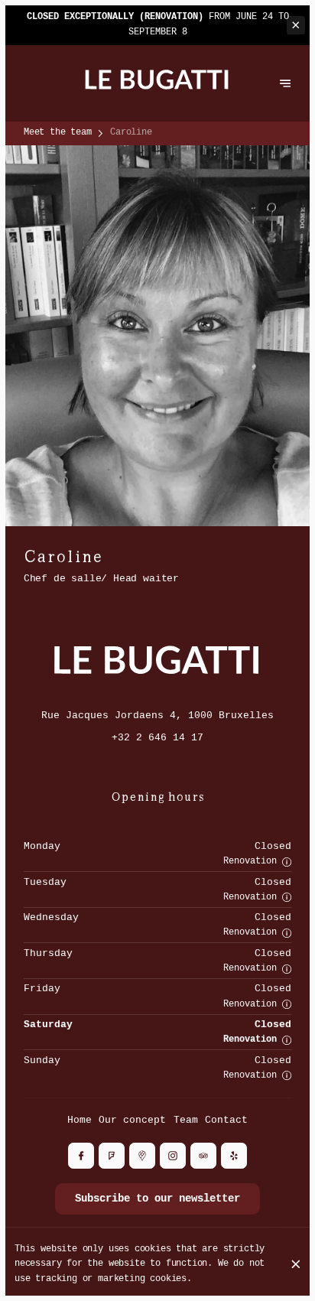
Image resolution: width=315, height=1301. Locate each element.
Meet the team (58, 132)
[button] (286, 862)
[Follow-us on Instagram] (173, 1156)
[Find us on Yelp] (234, 1156)
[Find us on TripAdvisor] (203, 1156)
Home (79, 1120)
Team (186, 1120)
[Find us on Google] (142, 1156)
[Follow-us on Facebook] (81, 1156)
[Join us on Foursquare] (112, 1156)
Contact (226, 1120)
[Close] (296, 1264)
